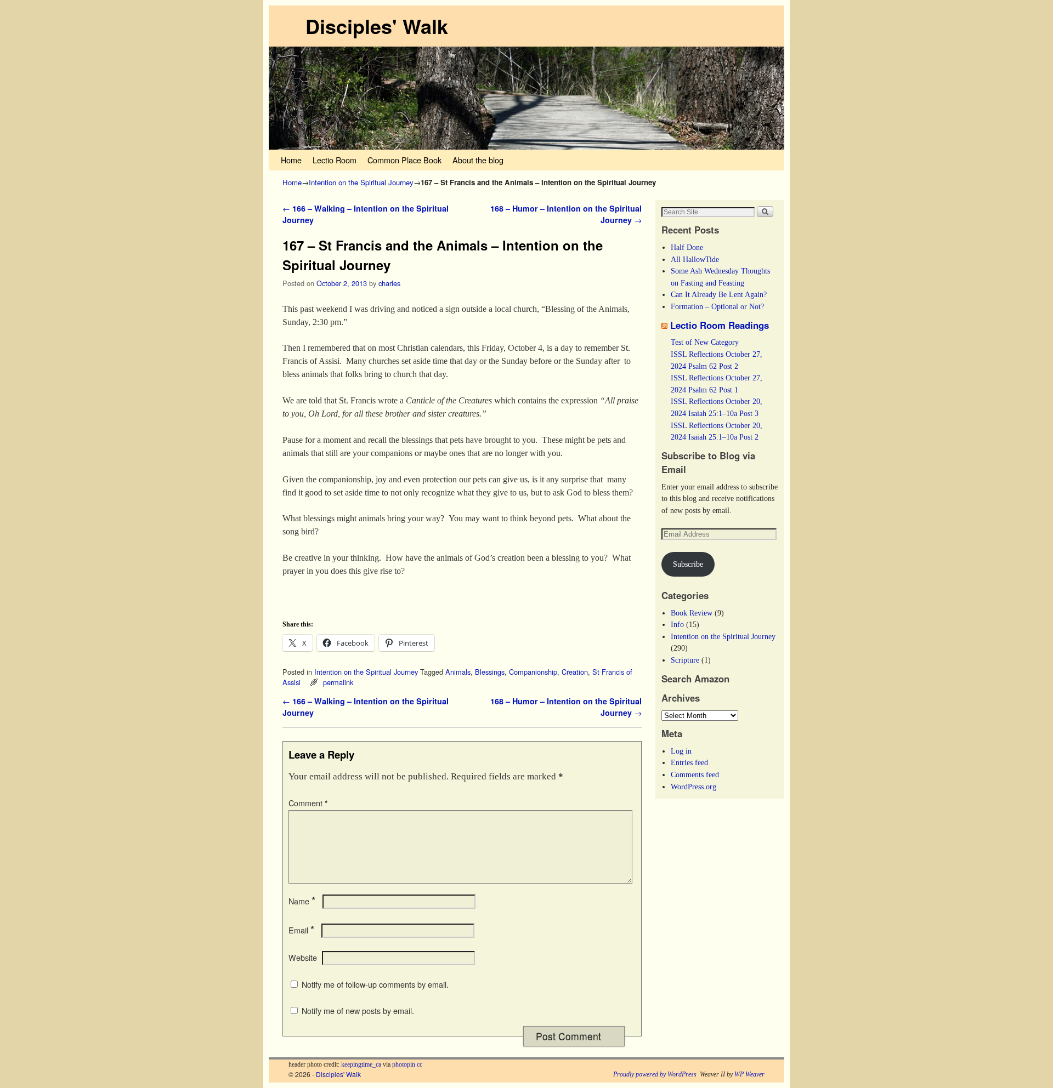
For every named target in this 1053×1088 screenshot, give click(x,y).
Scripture (685, 660)
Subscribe (688, 564)
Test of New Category (705, 342)
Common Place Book (404, 160)
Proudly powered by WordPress (655, 1074)
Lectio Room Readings (719, 325)
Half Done (687, 247)
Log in (681, 751)
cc (419, 1064)
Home (291, 160)
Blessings (490, 672)
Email (301, 930)
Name (301, 901)
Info (677, 624)
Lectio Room (334, 160)
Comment (308, 803)
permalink (338, 682)
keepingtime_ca (361, 1064)
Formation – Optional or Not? (717, 306)
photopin (403, 1064)
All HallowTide (695, 259)
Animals (458, 672)
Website (302, 957)
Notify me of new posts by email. (358, 1010)
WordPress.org (693, 786)
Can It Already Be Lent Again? (719, 294)
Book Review (691, 612)
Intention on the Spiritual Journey (361, 182)
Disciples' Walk (376, 26)
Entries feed (689, 762)
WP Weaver (749, 1074)
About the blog (477, 160)
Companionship (533, 672)
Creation (575, 672)
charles (389, 283)
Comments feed (695, 774)
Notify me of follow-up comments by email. (375, 984)
